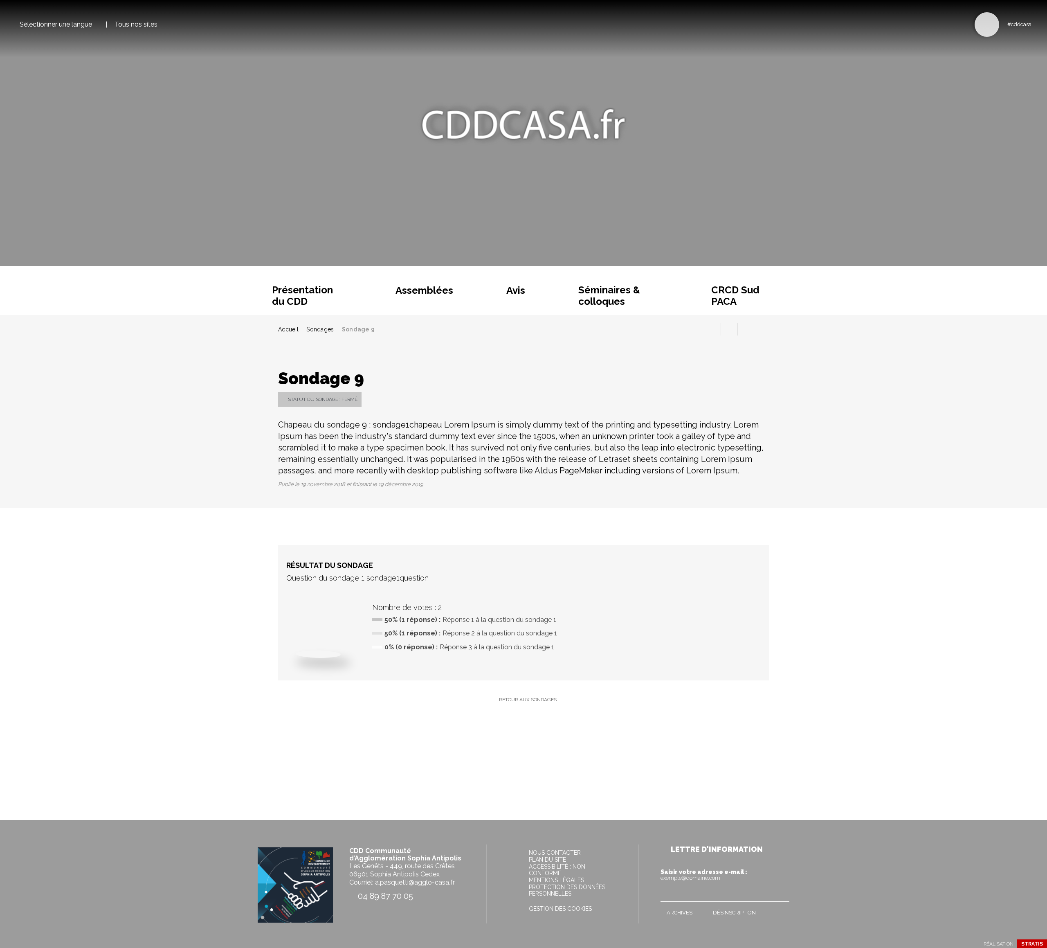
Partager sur (746, 329)
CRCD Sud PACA (735, 295)
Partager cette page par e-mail (729, 329)
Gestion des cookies (560, 908)
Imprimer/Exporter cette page (696, 329)
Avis (515, 290)
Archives (679, 913)
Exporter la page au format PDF (712, 329)
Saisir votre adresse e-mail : (704, 875)
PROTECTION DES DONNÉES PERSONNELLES (567, 890)
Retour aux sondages (528, 700)
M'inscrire (781, 893)
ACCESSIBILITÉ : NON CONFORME (557, 869)
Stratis (1032, 944)
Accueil (288, 329)
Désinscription (734, 913)
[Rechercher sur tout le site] (987, 24)
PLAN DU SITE (547, 859)
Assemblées (424, 290)
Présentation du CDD (302, 295)
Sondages (320, 329)
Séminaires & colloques (609, 295)
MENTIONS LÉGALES (556, 880)
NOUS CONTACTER (555, 852)
